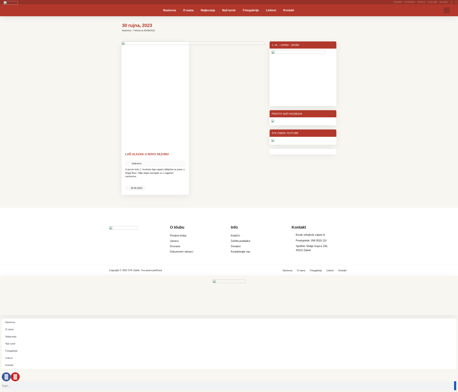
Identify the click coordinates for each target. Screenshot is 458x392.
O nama (188, 10)
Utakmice (409, 2)
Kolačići (235, 235)
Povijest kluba (178, 235)
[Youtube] (15, 376)
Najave (443, 2)
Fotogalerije (251, 10)
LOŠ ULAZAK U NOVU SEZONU (147, 154)
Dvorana (175, 246)
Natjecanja (208, 10)
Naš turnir (229, 10)
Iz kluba (432, 2)
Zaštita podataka (240, 240)
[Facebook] (6, 376)
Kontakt (288, 10)
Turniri (397, 2)
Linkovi (271, 10)
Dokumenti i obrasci (181, 251)
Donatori (236, 246)
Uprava (174, 240)
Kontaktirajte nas (240, 251)
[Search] (455, 385)
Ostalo (421, 2)
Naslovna (169, 10)
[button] (447, 10)
